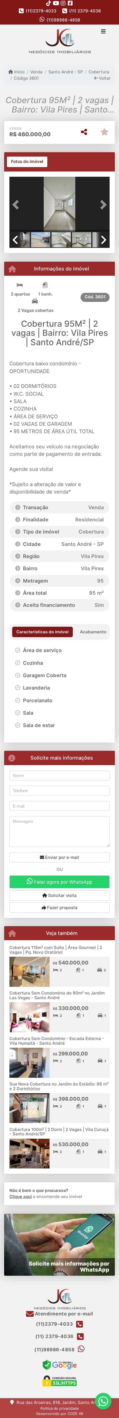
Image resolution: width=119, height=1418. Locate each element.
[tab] (27, 162)
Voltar (104, 78)
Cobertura (99, 71)
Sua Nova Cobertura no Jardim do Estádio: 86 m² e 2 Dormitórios (58, 1086)
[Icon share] (48, 3)
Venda (36, 71)
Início (19, 71)
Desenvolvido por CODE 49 (59, 1413)
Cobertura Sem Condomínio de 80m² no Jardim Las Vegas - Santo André (57, 995)
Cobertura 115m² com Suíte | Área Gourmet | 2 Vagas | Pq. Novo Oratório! (55, 950)
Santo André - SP (65, 71)
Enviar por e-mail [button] (61, 857)
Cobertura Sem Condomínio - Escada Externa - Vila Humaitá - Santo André (56, 1041)
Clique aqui (20, 1196)
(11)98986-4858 (63, 20)
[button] (16, 204)
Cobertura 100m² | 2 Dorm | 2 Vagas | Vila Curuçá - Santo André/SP (59, 1132)
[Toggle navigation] (103, 32)
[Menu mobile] (59, 41)
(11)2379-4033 (41, 11)
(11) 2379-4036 (85, 11)
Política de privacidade (59, 1408)
